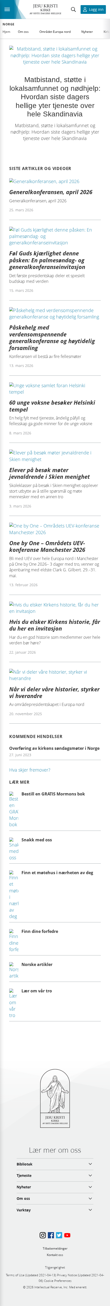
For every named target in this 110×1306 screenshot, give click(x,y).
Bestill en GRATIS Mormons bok (53, 794)
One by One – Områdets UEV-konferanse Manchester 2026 (47, 546)
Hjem (6, 31)
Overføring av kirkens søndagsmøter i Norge (54, 748)
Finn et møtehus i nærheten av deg (57, 872)
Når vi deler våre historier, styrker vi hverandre (54, 692)
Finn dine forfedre (39, 931)
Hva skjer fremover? (29, 770)
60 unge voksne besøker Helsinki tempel (52, 405)
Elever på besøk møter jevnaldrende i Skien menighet (49, 473)
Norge (9, 24)
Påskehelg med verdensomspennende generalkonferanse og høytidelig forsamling (52, 337)
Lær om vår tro (36, 991)
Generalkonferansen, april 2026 (50, 192)
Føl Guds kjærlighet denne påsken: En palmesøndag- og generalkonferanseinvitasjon (47, 260)
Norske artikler (36, 964)
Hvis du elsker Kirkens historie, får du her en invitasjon (54, 625)
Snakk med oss (36, 840)
